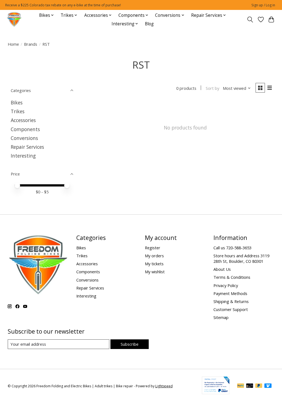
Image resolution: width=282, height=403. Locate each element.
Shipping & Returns (231, 301)
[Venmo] (268, 386)
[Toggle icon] (250, 20)
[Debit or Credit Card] (249, 386)
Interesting (23, 155)
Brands (30, 44)
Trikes (18, 111)
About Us (222, 269)
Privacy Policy (225, 285)
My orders (154, 255)
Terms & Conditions (231, 277)
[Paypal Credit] (215, 392)
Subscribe (130, 344)
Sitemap (221, 317)
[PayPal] (240, 386)
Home (13, 44)
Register (152, 247)
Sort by (212, 88)
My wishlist (155, 271)
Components (25, 129)
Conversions (24, 138)
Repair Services (27, 147)
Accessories (23, 120)
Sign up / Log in (263, 5)
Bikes (17, 102)
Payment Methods (230, 293)
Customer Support (230, 309)
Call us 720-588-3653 (232, 247)
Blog (149, 24)
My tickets (154, 263)
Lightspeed (164, 386)
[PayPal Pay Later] (258, 386)
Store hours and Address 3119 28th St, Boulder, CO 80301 (241, 258)
